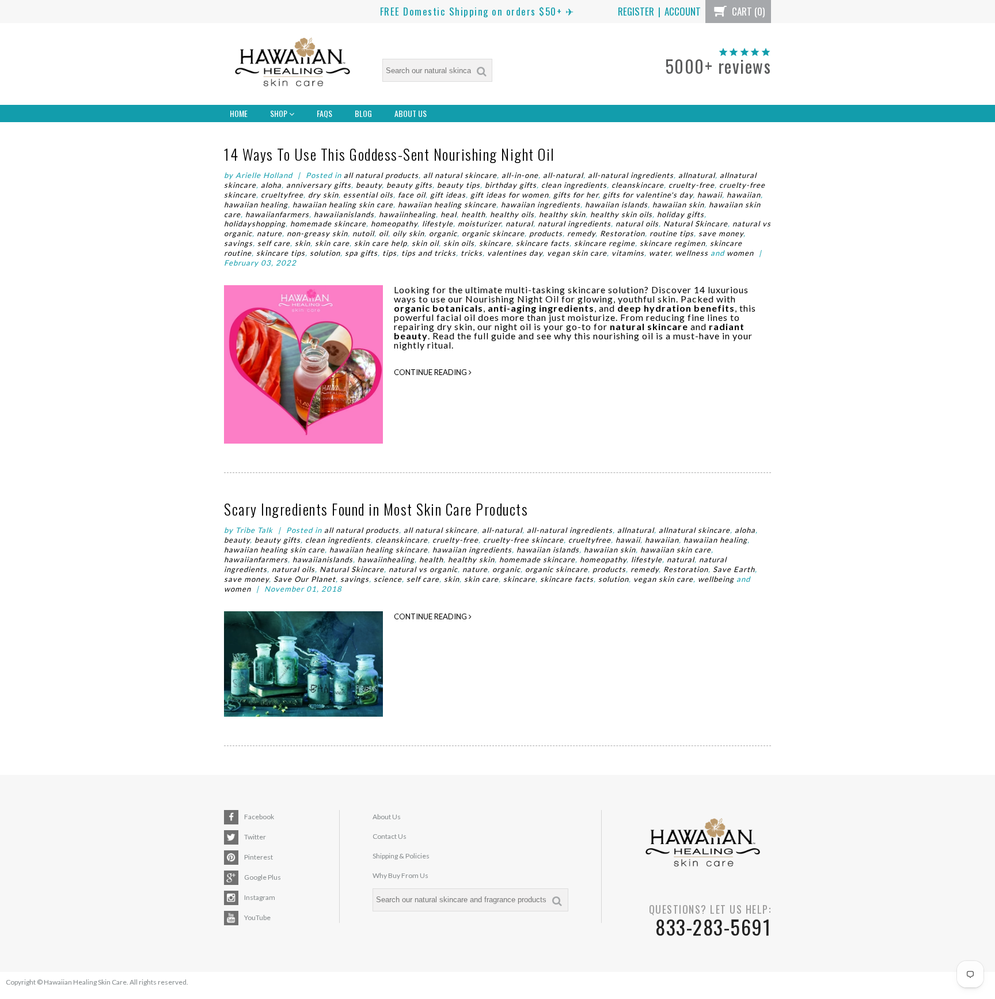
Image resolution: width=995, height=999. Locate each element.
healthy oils (512, 214)
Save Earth (734, 569)
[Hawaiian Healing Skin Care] (292, 64)
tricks (472, 253)
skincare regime (604, 243)
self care (273, 243)
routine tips (672, 233)
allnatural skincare (694, 530)
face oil (412, 194)
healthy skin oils (621, 214)
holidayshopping (255, 223)
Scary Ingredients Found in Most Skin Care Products (376, 509)
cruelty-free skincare (523, 539)
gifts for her (575, 194)
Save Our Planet (305, 579)
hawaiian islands (616, 204)
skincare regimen (672, 243)
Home (239, 113)
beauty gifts (409, 185)
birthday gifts (511, 185)
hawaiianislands (344, 214)
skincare (495, 243)
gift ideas (448, 194)
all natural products (381, 175)
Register (636, 11)
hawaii (709, 194)
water (660, 253)
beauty (369, 185)
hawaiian (744, 194)
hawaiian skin (678, 204)
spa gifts (361, 253)
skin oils (458, 243)
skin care (332, 243)
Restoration (622, 233)
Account (682, 11)
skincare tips (280, 253)
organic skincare (493, 233)
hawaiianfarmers (277, 214)
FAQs (324, 113)
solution (325, 253)
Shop (279, 113)
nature (269, 233)
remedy (581, 233)
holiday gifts (680, 214)
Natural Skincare (695, 223)
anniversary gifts (318, 185)
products (546, 233)
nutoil (363, 233)
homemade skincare (328, 223)
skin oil (425, 243)
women (740, 253)
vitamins (628, 253)
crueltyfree (282, 194)
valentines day (514, 253)
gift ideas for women (509, 194)
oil (383, 233)
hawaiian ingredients (540, 204)
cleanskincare (638, 185)
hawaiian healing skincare (447, 204)
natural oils (637, 223)
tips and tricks (428, 253)
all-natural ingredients (631, 175)
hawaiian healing (256, 204)
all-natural (563, 175)
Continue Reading (431, 372)
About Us (410, 113)
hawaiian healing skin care (343, 204)
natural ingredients (574, 223)
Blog (363, 113)
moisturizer (479, 223)
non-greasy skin (317, 233)
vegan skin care (577, 253)
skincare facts (542, 243)
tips (389, 253)
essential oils (368, 194)
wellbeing (716, 579)
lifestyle (437, 223)
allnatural (696, 175)
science (388, 579)
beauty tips (458, 185)
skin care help (380, 243)
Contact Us (390, 836)
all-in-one (520, 175)
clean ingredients (574, 185)
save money (720, 233)
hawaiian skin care (675, 549)
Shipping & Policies (401, 856)
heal (448, 214)
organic (443, 233)
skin (302, 243)
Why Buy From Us (400, 875)
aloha (271, 185)
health (473, 214)
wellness (691, 253)
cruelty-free (692, 185)
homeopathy (394, 223)
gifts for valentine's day (648, 194)
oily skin (408, 233)
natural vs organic (423, 569)
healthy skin (562, 214)
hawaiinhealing (407, 214)
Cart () (747, 11)
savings (238, 243)
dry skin (323, 194)
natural (519, 223)
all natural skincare (460, 175)
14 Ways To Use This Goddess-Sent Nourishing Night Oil (389, 154)
